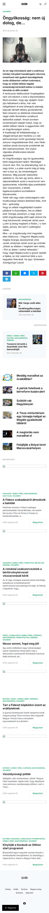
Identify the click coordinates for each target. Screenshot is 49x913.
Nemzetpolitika (22, 637)
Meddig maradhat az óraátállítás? (30, 377)
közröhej (37, 635)
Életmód (6, 839)
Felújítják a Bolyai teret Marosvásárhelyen (31, 446)
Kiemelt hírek (19, 336)
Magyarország (25, 299)
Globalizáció (14, 635)
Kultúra (10, 338)
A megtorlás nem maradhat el (28, 434)
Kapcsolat (29, 893)
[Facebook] (24, 903)
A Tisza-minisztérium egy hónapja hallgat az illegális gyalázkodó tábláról (31, 418)
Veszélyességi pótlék (17, 774)
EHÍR (24, 4)
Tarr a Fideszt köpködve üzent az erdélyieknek (24, 706)
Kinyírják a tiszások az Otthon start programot (22, 846)
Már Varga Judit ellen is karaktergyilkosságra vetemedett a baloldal (30, 307)
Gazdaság (7, 494)
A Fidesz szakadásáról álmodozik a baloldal (24, 501)
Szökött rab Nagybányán (25, 402)
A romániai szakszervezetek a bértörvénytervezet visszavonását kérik (22, 572)
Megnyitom (38, 522)
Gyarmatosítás (38, 839)
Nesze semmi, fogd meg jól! (21, 643)
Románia (10, 340)
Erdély (10, 336)
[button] (4, 4)
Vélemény (7, 11)
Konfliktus (29, 563)
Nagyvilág (7, 496)
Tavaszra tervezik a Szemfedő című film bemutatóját (17, 347)
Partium (24, 889)
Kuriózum (27, 768)
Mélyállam (39, 563)
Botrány (6, 699)
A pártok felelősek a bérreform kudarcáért (31, 390)
